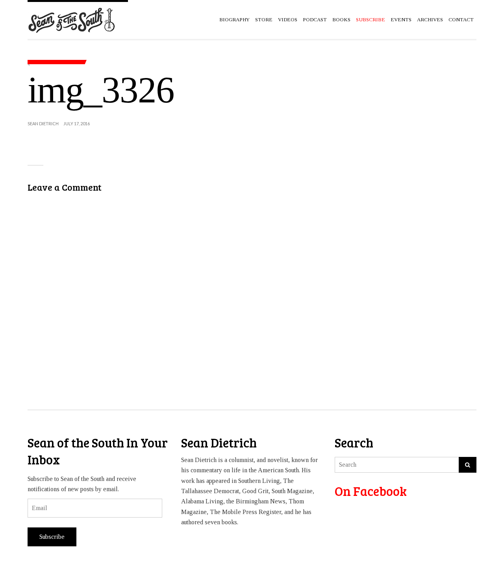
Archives (430, 19)
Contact (461, 19)
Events (401, 19)
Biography (234, 19)
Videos (287, 19)
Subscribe (52, 536)
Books (341, 19)
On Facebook (371, 491)
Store (263, 19)
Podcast (315, 19)
